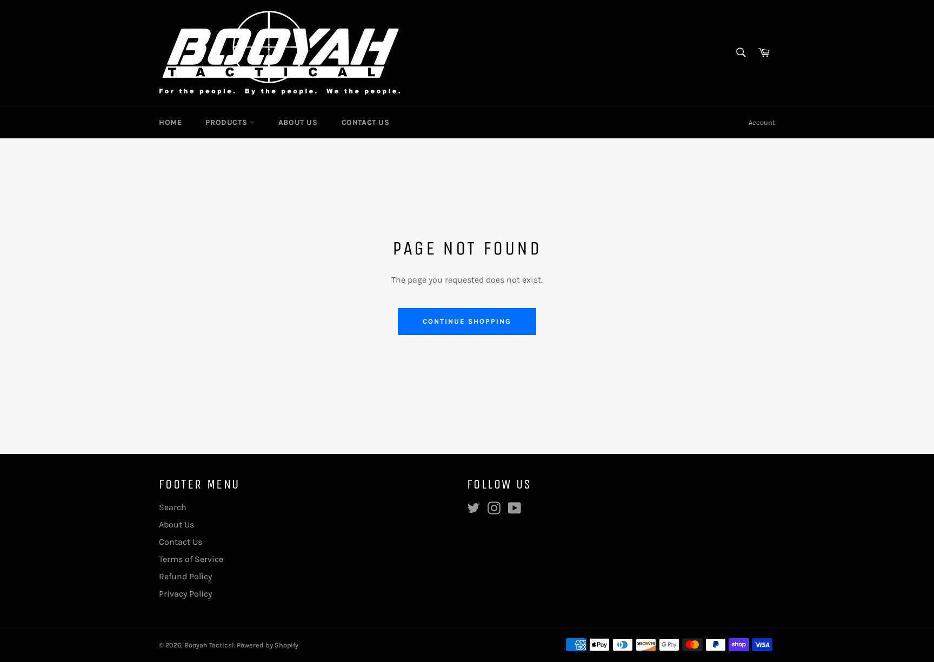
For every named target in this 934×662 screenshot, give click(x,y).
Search (172, 507)
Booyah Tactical (209, 645)
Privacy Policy (185, 594)
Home (170, 122)
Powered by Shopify (267, 645)
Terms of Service (191, 559)
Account (762, 122)
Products (227, 122)
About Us (298, 122)
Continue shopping (467, 321)
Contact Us (366, 122)
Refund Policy (185, 576)
